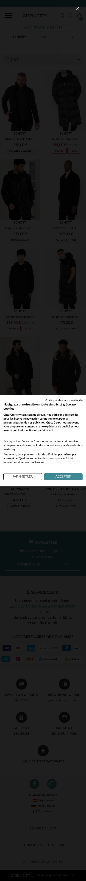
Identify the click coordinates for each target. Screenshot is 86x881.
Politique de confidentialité (64, 400)
